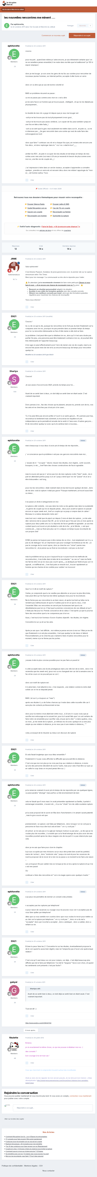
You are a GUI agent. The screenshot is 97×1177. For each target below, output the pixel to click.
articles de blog (45, 230)
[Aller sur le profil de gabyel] (14, 990)
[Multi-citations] (26, 180)
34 (14, 337)
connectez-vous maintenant (80, 1096)
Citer (32, 180)
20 (14, 1002)
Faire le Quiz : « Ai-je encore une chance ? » (61, 227)
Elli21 (13, 316)
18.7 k (14, 279)
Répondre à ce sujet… (25, 1108)
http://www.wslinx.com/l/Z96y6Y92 (38, 1023)
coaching (67, 230)
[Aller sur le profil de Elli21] (14, 324)
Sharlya (14, 371)
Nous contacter (49, 1171)
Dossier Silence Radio (36, 204)
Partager (70, 26)
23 (14, 66)
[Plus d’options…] (91, 46)
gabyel (13, 982)
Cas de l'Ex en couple (61, 208)
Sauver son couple (34, 212)
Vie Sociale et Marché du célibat (42, 27)
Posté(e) (35, 46)
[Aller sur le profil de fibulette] (14, 1046)
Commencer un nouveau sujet (53, 35)
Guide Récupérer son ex (37, 208)
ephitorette (19, 24)
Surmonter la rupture (61, 216)
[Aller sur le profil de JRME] (14, 267)
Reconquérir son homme (37, 216)
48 (14, 1058)
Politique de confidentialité (12, 1166)
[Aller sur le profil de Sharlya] (14, 379)
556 (14, 392)
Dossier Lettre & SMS (61, 204)
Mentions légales (30, 1166)
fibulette (13, 1037)
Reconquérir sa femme (62, 212)
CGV (41, 1166)
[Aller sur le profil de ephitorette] (6, 25)
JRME (14, 259)
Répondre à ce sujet (82, 35)
